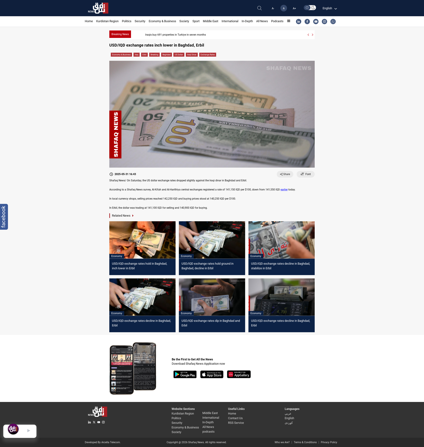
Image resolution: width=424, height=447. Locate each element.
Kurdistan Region (107, 21)
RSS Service (236, 422)
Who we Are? (282, 442)
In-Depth (247, 21)
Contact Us (235, 418)
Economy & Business (162, 21)
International (230, 21)
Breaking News (120, 34)
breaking (154, 54)
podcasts (277, 21)
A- (273, 8)
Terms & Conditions (305, 442)
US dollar (179, 54)
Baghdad (166, 54)
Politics (126, 21)
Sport (196, 21)
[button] (308, 34)
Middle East (210, 21)
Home (89, 21)
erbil (144, 54)
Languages (292, 409)
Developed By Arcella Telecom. (103, 442)
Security (140, 21)
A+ (294, 8)
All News (262, 21)
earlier (284, 189)
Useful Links (236, 409)
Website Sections (183, 409)
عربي (288, 413)
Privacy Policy (329, 442)
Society (184, 21)
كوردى (289, 422)
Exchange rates (208, 54)
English (289, 418)
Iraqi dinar (191, 54)
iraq (136, 54)
